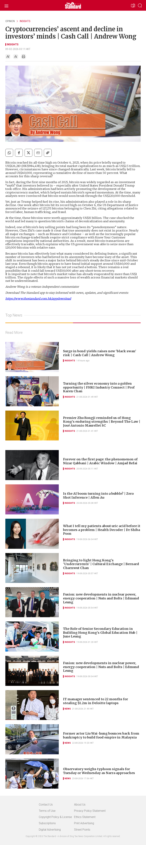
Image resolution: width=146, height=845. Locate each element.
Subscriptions (47, 823)
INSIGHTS (25, 21)
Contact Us (46, 804)
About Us (79, 804)
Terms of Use (47, 810)
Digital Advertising (50, 829)
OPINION (10, 21)
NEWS (67, 709)
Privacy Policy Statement (90, 810)
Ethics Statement (84, 817)
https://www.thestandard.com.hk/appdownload (38, 298)
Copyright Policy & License (55, 817)
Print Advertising (84, 823)
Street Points (82, 829)
